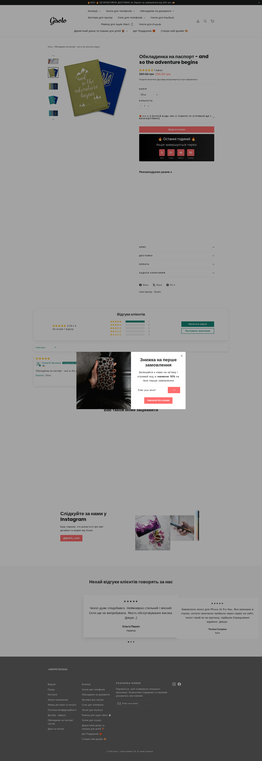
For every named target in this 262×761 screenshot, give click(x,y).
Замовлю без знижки (158, 400)
